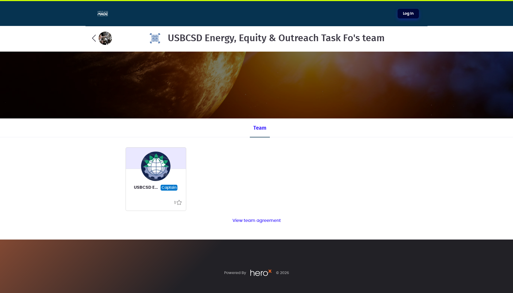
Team (259, 128)
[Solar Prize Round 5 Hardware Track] (102, 38)
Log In (408, 14)
